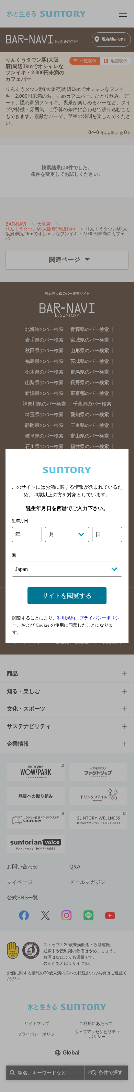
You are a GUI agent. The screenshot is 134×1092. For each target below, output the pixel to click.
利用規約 (66, 617)
